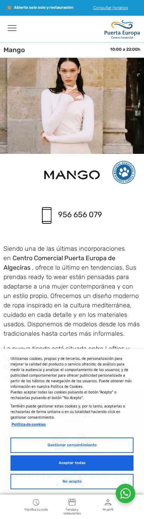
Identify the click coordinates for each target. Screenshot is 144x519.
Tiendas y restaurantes (72, 511)
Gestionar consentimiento (72, 445)
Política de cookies (29, 424)
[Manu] (12, 28)
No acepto (72, 481)
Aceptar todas (72, 463)
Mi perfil (108, 509)
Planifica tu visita (36, 509)
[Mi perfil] (108, 502)
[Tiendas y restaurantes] (72, 502)
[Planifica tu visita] (36, 502)
